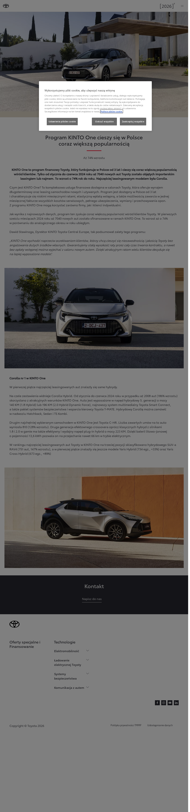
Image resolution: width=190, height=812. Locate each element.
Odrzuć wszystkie (104, 121)
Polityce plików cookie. (112, 111)
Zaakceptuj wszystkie (133, 121)
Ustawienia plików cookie (62, 121)
